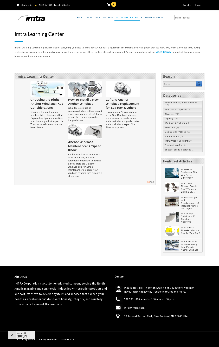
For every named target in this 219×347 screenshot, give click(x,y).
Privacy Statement (48, 339)
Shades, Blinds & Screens (179, 150)
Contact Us (27, 5)
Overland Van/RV (175, 145)
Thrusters (172, 114)
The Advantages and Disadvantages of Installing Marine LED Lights (190, 203)
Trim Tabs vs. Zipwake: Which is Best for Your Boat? (191, 230)
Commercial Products (178, 132)
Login (198, 5)
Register (187, 5)
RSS (152, 182)
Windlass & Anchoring (177, 123)
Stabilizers (172, 127)
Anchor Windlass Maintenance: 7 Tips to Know (84, 146)
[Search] (199, 83)
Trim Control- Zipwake (178, 110)
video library (163, 52)
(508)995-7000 (45, 5)
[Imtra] (32, 18)
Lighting (171, 118)
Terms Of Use (67, 339)
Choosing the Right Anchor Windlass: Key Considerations (46, 103)
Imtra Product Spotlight (178, 141)
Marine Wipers (174, 136)
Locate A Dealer (62, 5)
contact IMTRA (140, 287)
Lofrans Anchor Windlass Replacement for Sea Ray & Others (122, 103)
